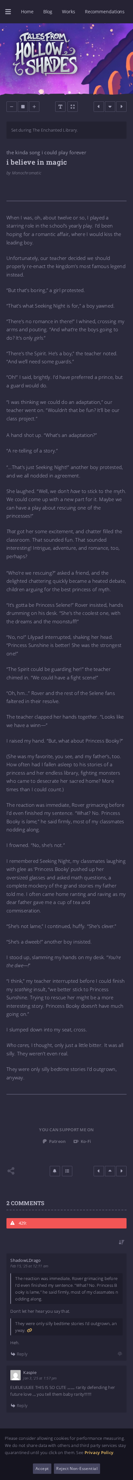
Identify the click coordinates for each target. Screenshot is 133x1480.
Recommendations (105, 11)
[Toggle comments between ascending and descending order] (122, 1242)
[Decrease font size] (11, 106)
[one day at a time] (121, 106)
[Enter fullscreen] (72, 106)
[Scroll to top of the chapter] (110, 1171)
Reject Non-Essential (76, 1468)
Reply (21, 1354)
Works (68, 11)
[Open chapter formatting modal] (60, 106)
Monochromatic (26, 173)
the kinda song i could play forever (46, 152)
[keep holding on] (99, 106)
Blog (48, 11)
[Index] (67, 1171)
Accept (42, 1468)
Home (27, 11)
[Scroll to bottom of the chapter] (110, 106)
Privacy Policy (99, 1452)
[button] (55, 1171)
